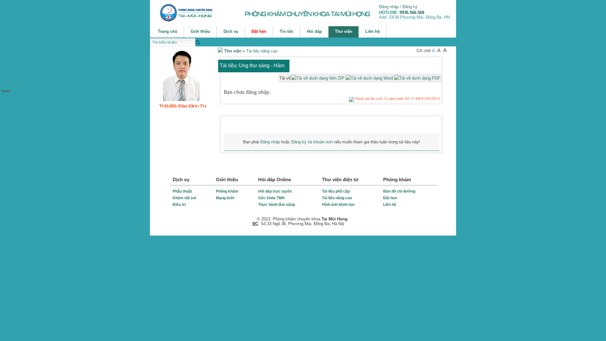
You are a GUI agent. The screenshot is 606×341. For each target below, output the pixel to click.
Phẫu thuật (182, 191)
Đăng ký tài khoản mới (312, 142)
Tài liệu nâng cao (261, 51)
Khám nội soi (184, 198)
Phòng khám (227, 191)
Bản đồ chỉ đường (399, 191)
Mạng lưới (225, 198)
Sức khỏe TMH (271, 198)
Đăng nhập (389, 6)
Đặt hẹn (390, 198)
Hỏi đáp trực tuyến (275, 191)
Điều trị (179, 204)
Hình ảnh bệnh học (338, 204)
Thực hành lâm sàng (276, 204)
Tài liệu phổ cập (336, 191)
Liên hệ (389, 204)
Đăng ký (410, 6)
